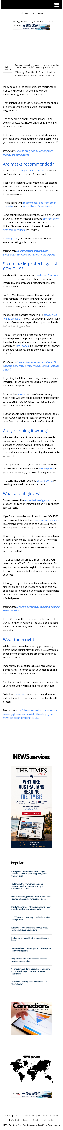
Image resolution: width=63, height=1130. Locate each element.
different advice (51, 218)
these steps (20, 694)
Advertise (30, 1115)
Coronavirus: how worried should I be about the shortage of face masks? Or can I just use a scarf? (31, 365)
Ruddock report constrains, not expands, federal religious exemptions (29, 928)
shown (21, 394)
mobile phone (47, 468)
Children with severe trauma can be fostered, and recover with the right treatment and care (27, 886)
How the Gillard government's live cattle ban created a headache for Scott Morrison (31, 897)
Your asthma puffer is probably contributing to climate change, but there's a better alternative (30, 971)
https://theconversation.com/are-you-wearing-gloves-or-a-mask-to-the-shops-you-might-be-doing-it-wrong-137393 (30, 714)
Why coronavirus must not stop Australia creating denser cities (29, 959)
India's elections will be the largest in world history (30, 939)
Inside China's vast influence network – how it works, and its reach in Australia (30, 908)
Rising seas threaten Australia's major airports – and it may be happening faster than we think (29, 873)
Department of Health (33, 170)
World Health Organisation (37, 206)
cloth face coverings (14, 230)
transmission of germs (36, 500)
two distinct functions (46, 275)
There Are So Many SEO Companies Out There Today (29, 982)
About (8, 1115)
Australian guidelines (47, 520)
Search (17, 1115)
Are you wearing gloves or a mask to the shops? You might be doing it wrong (37, 66)
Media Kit (48, 1120)
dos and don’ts (45, 480)
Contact (15, 1120)
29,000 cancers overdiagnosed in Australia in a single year (31, 918)
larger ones (22, 346)
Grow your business (48, 1115)
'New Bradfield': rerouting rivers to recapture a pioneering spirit (31, 949)
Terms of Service (31, 1120)
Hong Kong (12, 238)
